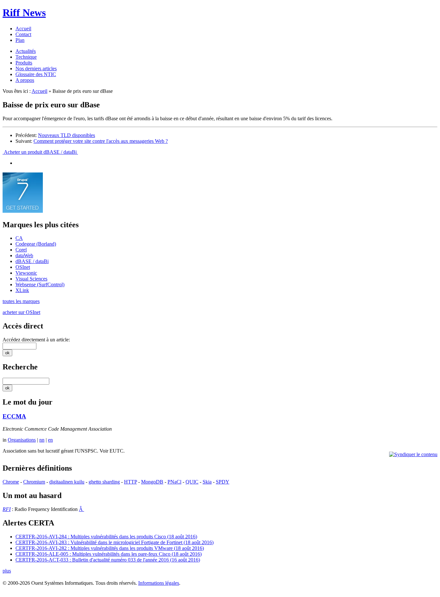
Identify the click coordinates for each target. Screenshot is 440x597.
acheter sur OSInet (21, 312)
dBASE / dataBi (32, 261)
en (50, 440)
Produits (23, 62)
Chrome (11, 481)
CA (19, 238)
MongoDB (152, 481)
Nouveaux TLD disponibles (66, 135)
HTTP (130, 481)
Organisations (22, 440)
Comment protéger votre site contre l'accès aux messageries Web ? (100, 141)
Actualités (25, 51)
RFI (7, 509)
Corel (21, 249)
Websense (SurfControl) (39, 284)
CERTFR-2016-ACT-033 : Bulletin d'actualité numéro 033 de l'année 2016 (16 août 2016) (107, 560)
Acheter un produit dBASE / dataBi (40, 152)
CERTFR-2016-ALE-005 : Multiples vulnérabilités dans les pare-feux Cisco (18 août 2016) (108, 554)
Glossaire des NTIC (35, 74)
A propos (24, 80)
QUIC (192, 481)
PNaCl (174, 481)
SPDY (222, 481)
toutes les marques (21, 301)
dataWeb (24, 255)
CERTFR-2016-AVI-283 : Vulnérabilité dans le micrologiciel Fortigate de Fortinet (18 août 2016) (114, 542)
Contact (23, 34)
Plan (19, 40)
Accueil (23, 28)
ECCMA (14, 416)
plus (7, 570)
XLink (22, 290)
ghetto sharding (104, 481)
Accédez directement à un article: (36, 339)
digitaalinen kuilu (66, 481)
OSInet (22, 267)
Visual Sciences (31, 278)
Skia (207, 481)
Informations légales (158, 583)
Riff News (24, 12)
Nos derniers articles (36, 68)
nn (41, 440)
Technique (26, 57)
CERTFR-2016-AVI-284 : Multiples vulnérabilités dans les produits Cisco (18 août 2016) (106, 536)
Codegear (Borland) (35, 244)
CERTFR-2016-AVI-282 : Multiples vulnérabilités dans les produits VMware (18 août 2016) (109, 548)
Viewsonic (26, 273)
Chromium (34, 481)
